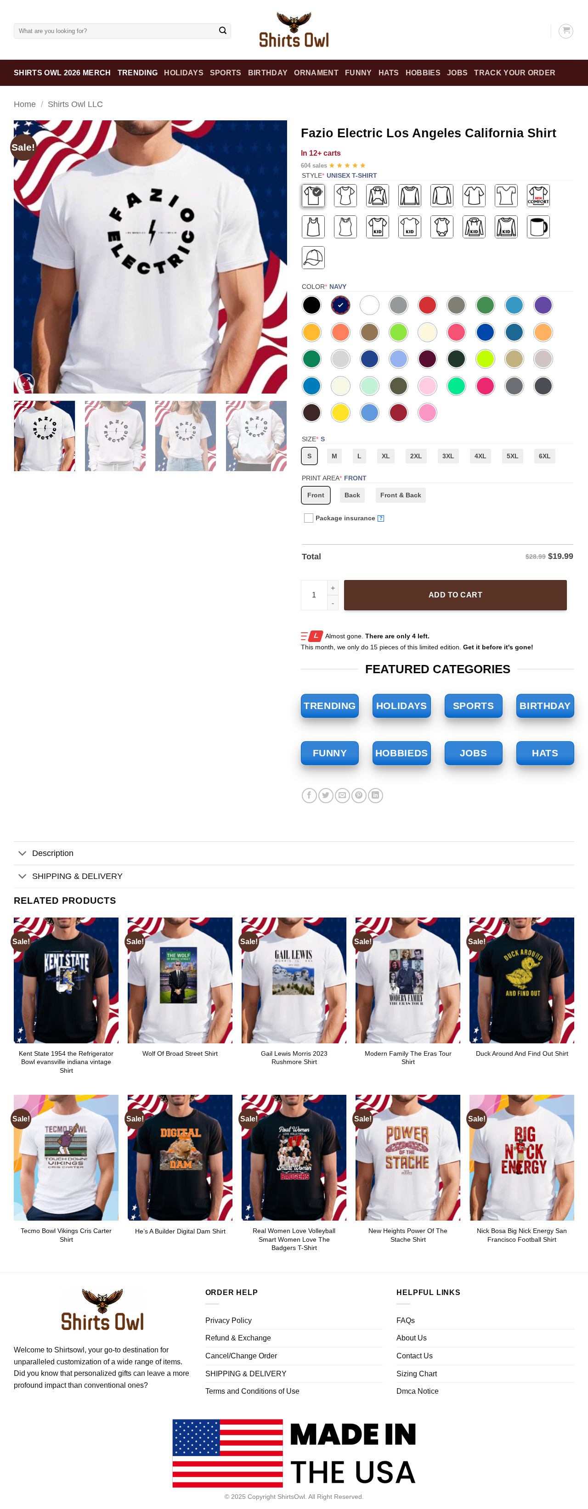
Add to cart (455, 595)
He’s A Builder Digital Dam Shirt (180, 1231)
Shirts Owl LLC (75, 104)
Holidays (184, 73)
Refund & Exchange (238, 1338)
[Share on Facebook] (309, 795)
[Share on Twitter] (326, 795)
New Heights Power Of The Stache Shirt (407, 1235)
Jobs (457, 73)
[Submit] (223, 31)
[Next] (270, 257)
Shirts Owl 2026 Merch (62, 73)
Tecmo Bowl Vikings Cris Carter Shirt (66, 1235)
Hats (389, 73)
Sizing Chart (416, 1374)
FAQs (405, 1320)
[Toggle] (23, 854)
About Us (411, 1338)
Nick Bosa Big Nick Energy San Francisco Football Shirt (522, 1235)
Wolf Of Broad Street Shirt (180, 1053)
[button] (26, 382)
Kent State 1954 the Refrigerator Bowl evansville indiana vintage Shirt (66, 1062)
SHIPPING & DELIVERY (77, 876)
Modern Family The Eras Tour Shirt (408, 1058)
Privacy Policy (228, 1320)
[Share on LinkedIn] (375, 795)
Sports (226, 73)
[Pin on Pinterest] (359, 795)
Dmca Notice (417, 1391)
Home (25, 104)
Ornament (316, 73)
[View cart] (566, 31)
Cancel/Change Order (241, 1356)
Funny (358, 73)
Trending (138, 73)
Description (53, 853)
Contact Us (414, 1356)
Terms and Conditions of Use (252, 1391)
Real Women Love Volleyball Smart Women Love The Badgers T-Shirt (294, 1239)
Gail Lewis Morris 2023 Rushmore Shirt (294, 1058)
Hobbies (423, 73)
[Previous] (31, 257)
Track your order (514, 73)
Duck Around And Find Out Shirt (522, 1053)
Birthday (268, 73)
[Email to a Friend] (342, 795)
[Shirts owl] (294, 30)
